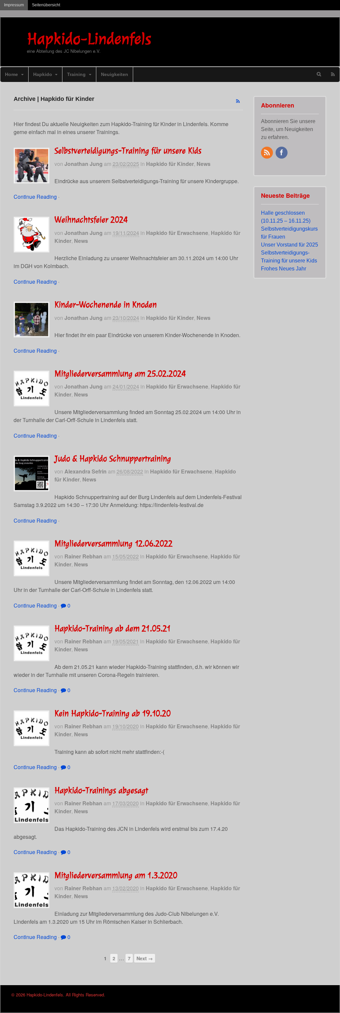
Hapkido (42, 74)
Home (11, 74)
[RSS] (267, 153)
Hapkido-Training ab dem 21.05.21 (112, 628)
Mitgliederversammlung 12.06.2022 (113, 543)
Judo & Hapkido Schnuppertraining (112, 459)
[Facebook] (282, 153)
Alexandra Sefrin (85, 471)
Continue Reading (35, 196)
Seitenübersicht (46, 5)
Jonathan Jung (83, 164)
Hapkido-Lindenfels (89, 38)
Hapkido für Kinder (170, 164)
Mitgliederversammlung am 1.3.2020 (115, 875)
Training (76, 74)
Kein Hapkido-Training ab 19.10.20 (112, 713)
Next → (144, 958)
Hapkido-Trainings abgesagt (101, 790)
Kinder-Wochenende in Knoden (105, 305)
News (204, 164)
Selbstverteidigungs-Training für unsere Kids (128, 151)
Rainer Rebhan (83, 556)
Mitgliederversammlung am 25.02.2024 (120, 374)
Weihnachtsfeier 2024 (91, 220)
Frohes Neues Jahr (283, 268)
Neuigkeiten (114, 74)
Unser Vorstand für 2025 (289, 245)
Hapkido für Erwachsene (177, 233)
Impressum (14, 5)
